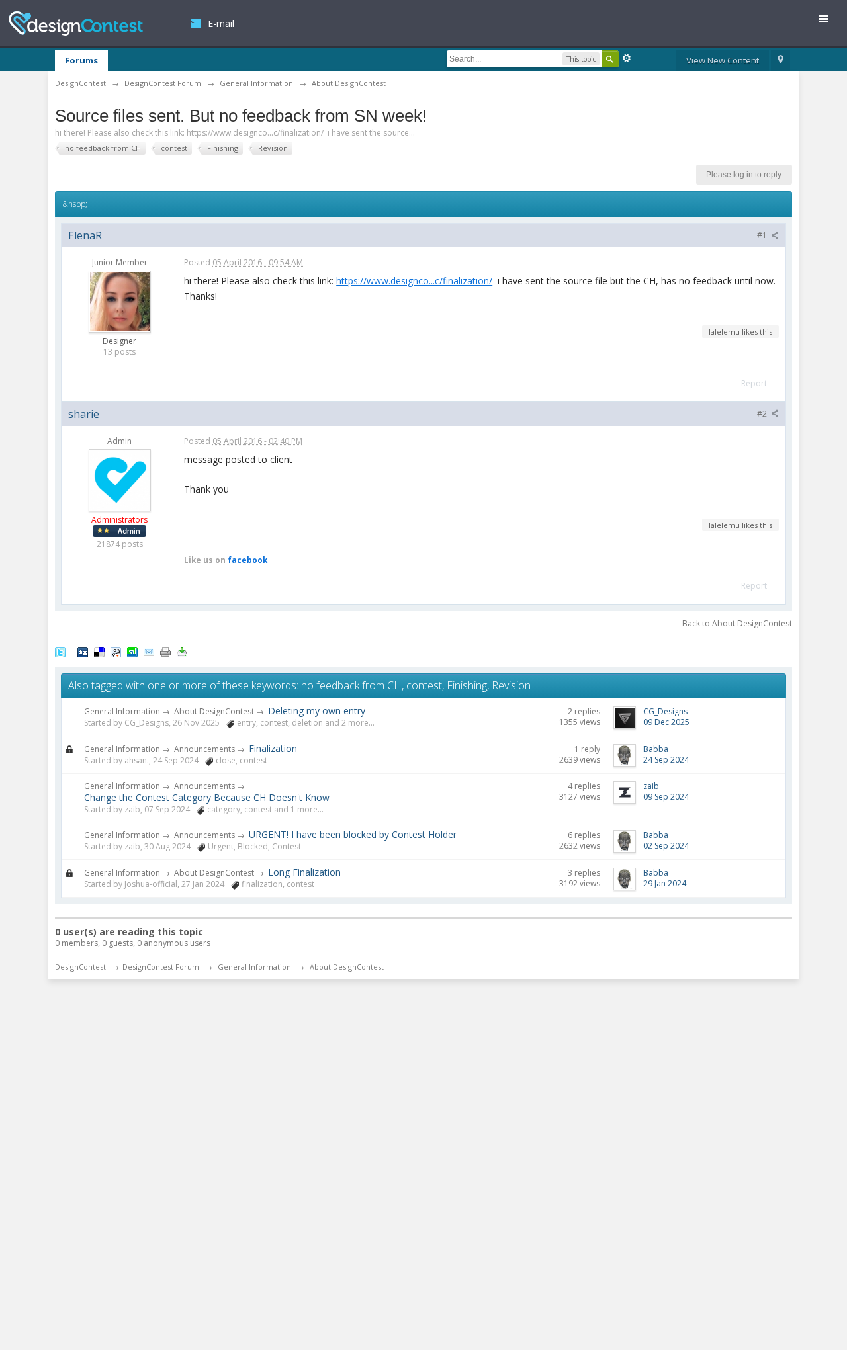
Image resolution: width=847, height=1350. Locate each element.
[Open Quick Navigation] (780, 60)
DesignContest (76, 23)
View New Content (722, 60)
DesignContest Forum (160, 967)
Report (754, 383)
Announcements (204, 749)
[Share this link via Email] (149, 651)
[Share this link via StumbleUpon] (132, 651)
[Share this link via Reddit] (116, 651)
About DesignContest (214, 711)
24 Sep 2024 (666, 759)
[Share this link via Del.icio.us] (99, 651)
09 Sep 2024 (666, 796)
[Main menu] (828, 21)
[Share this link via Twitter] (60, 651)
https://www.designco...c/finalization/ (414, 280)
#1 (763, 235)
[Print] (165, 651)
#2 (763, 413)
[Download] (182, 651)
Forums (81, 60)
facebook (247, 559)
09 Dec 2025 (666, 722)
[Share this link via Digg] (82, 651)
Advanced (626, 58)
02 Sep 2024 (666, 845)
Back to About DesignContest (737, 623)
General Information (122, 711)
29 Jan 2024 (664, 883)
